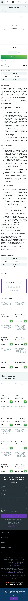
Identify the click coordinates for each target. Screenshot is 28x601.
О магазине (4, 537)
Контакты (4, 552)
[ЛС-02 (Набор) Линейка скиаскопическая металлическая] (7, 353)
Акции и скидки (5, 532)
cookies (24, 566)
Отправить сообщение (14, 516)
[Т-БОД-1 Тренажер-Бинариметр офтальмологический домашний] (7, 330)
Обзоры (3, 542)
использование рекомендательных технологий (14, 574)
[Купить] (11, 321)
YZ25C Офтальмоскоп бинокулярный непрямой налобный (6, 317)
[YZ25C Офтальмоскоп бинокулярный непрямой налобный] (7, 307)
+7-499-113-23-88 (16, 563)
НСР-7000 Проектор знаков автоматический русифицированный (20, 317)
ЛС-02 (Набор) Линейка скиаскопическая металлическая (5, 363)
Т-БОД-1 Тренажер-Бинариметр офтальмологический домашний (6, 340)
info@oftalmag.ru (16, 565)
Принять (14, 598)
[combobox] (4, 494)
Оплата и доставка (6, 547)
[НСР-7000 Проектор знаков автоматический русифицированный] (21, 307)
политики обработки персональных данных (12, 525)
